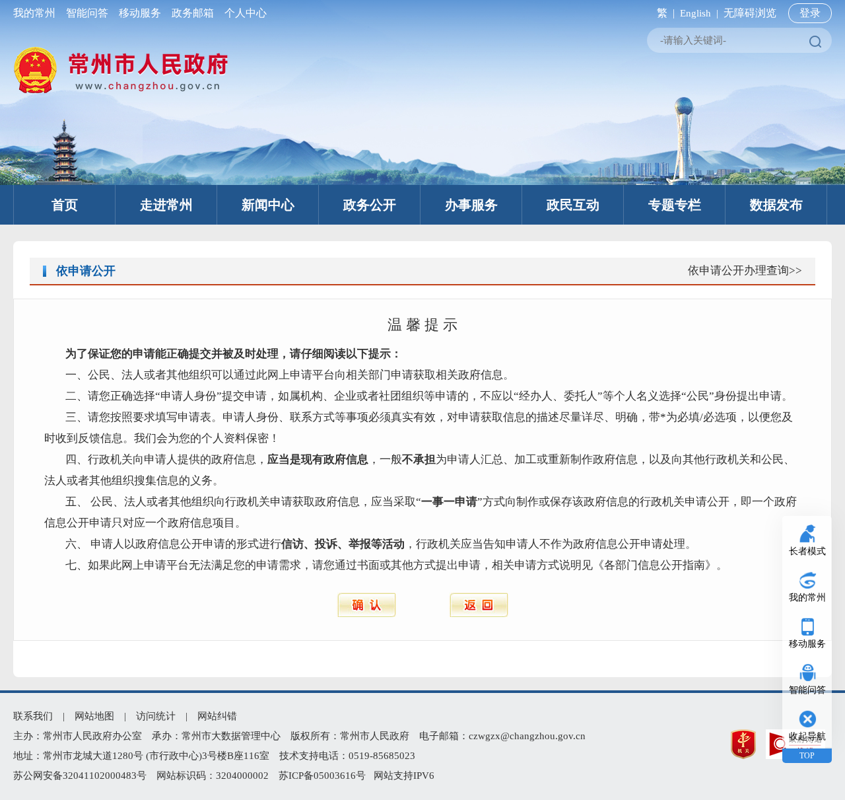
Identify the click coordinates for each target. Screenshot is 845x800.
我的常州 (37, 12)
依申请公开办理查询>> (745, 270)
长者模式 (807, 551)
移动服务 (140, 12)
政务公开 (369, 205)
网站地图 (94, 716)
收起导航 (807, 736)
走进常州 (166, 205)
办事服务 (471, 205)
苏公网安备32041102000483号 (80, 775)
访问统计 (156, 716)
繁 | (663, 12)
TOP (807, 755)
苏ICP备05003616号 (322, 775)
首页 (64, 205)
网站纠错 (217, 716)
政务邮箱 (192, 12)
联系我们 (33, 716)
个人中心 (243, 12)
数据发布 (776, 205)
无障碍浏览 (750, 12)
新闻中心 (268, 205)
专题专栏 (674, 205)
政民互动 (573, 205)
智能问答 (87, 12)
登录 (810, 12)
